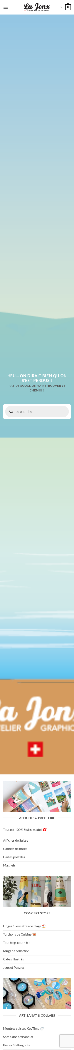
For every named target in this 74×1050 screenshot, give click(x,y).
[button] (5, 7)
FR (61, 7)
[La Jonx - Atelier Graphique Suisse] (37, 7)
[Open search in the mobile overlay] (37, 411)
